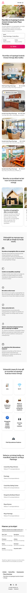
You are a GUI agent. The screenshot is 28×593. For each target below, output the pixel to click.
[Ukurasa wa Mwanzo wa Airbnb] (3, 2)
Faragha (10, 589)
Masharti (16, 589)
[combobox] (13, 36)
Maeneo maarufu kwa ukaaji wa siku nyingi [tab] (12, 529)
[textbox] (7, 42)
